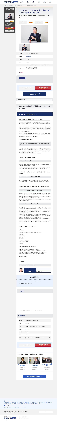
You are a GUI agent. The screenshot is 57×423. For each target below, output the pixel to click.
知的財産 (10, 407)
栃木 (27, 402)
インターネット (21, 407)
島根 (17, 403)
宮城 (12, 402)
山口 (14, 403)
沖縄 (39, 403)
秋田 (10, 402)
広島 (10, 403)
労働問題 (50, 2)
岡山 (12, 403)
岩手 (8, 402)
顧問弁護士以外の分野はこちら (22, 99)
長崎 (35, 403)
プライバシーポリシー (18, 411)
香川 (19, 403)
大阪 (48, 402)
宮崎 (31, 403)
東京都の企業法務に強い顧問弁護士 (33, 376)
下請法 (33, 2)
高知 (24, 403)
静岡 (42, 402)
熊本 (28, 403)
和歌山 (8, 403)
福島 (15, 402)
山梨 (32, 402)
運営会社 (13, 411)
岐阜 (44, 402)
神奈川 (21, 402)
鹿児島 (37, 403)
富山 (37, 402)
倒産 (39, 2)
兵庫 (4, 403)
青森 (7, 402)
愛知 (41, 402)
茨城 (25, 402)
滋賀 (6, 403)
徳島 (21, 403)
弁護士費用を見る (33, 94)
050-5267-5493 (28, 56)
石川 (35, 402)
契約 (12, 407)
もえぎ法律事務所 (35, 365)
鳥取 (15, 403)
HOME (5, 411)
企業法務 (27, 2)
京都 (49, 402)
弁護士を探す (22, 2)
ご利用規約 (22, 411)
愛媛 (22, 403)
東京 (17, 402)
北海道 (5, 402)
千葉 (23, 402)
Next (51, 364)
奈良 (51, 402)
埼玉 (19, 402)
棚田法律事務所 (22, 365)
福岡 (26, 403)
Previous (18, 364)
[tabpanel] (35, 34)
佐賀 (33, 403)
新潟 (30, 402)
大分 (29, 403)
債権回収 (44, 2)
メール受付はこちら (27, 88)
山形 (14, 402)
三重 (46, 402)
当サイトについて (8, 411)
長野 (34, 402)
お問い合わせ (26, 411)
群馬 (28, 402)
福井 (39, 402)
